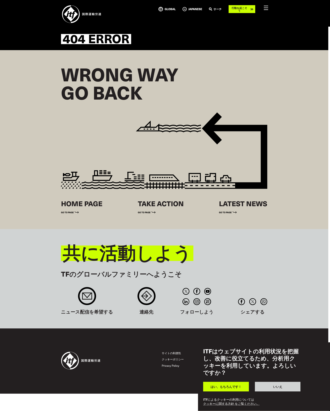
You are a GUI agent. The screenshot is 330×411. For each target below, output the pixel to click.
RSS (207, 301)
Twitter (186, 291)
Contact (147, 298)
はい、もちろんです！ (226, 386)
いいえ (277, 386)
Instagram (197, 301)
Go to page (67, 212)
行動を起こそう (239, 9)
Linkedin (186, 301)
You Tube (207, 291)
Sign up (87, 298)
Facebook (197, 291)
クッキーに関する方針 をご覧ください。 (231, 404)
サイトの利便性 (171, 353)
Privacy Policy (170, 365)
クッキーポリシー (173, 359)
